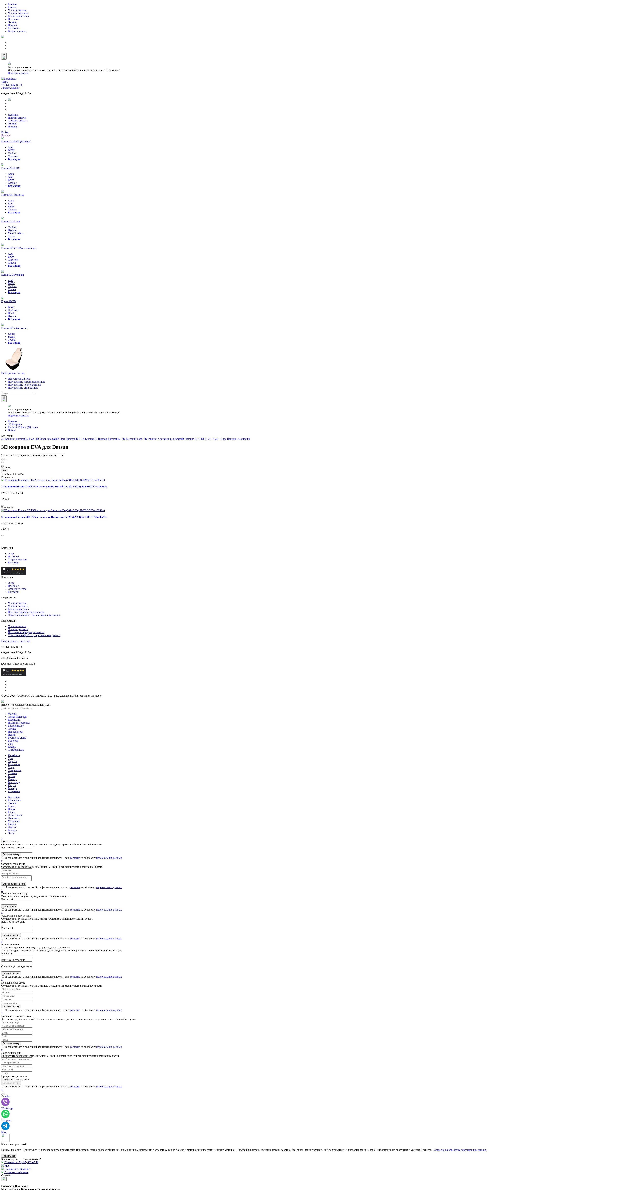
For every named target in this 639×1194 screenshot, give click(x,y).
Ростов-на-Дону (17, 737)
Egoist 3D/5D (8, 301)
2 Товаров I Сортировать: (16, 455)
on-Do (20, 474)
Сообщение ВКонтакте (17, 1169)
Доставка (13, 114)
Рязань (11, 776)
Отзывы (12, 22)
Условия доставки (18, 13)
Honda (11, 313)
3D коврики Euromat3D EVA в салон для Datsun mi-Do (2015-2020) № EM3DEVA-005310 (54, 486)
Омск (11, 833)
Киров (11, 806)
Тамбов (12, 803)
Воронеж (13, 740)
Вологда (12, 788)
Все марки (14, 159)
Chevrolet (13, 156)
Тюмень (12, 773)
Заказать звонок (10, 87)
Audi (10, 147)
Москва (12, 713)
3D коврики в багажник (157, 438)
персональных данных (109, 857)
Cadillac (12, 153)
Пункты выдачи (17, 117)
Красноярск (14, 800)
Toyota (11, 339)
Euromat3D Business (12, 194)
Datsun (11, 430)
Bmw (11, 307)
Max (6, 1165)
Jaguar (11, 333)
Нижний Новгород (19, 722)
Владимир (14, 797)
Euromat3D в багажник (14, 328)
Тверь (4, 81)
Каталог (12, 7)
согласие (75, 857)
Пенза (11, 809)
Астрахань (14, 791)
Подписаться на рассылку (16, 641)
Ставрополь (14, 770)
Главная (12, 4)
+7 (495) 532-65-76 (11, 84)
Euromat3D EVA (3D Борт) (16, 141)
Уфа (10, 743)
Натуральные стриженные (23, 387)
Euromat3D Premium (12, 274)
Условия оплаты (17, 10)
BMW (11, 150)
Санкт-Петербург (18, 716)
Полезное (13, 19)
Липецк (12, 779)
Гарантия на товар (18, 16)
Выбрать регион (17, 31)
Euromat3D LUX (10, 168)
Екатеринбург (16, 725)
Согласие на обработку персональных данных (34, 615)
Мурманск (14, 821)
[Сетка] (2, 459)
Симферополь (16, 749)
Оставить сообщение (16, 1172)
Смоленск (13, 818)
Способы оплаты (17, 120)
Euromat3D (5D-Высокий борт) (18, 248)
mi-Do (9, 474)
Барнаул (12, 830)
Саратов (12, 761)
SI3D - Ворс (219, 438)
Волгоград (14, 782)
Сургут (12, 827)
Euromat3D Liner (10, 221)
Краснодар (14, 719)
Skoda (11, 236)
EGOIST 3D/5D (203, 438)
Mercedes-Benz (16, 233)
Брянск (12, 824)
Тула (10, 758)
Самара (12, 728)
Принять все (9, 1156)
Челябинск (14, 755)
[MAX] (9, 100)
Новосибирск (15, 731)
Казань (12, 746)
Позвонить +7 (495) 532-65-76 (21, 1162)
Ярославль (14, 764)
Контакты (13, 28)
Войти (5, 132)
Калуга (12, 785)
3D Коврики (15, 424)
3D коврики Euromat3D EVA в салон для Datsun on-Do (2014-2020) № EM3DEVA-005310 (54, 517)
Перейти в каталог (18, 73)
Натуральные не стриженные (24, 384)
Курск (11, 812)
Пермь (11, 734)
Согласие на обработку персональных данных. (460, 1149)
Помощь (12, 25)
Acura (11, 173)
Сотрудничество (17, 559)
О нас (11, 553)
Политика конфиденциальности (26, 612)
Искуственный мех (19, 378)
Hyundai (12, 230)
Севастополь (15, 815)
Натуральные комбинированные (26, 381)
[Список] (6, 459)
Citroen (12, 262)
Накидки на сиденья (12, 373)
